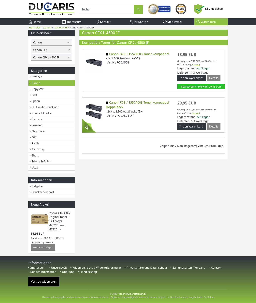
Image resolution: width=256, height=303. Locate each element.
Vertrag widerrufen (44, 281)
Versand (49, 242)
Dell (34, 95)
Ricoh (35, 143)
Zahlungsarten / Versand (189, 268)
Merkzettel (174, 22)
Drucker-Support (43, 192)
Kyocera (37, 119)
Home (36, 22)
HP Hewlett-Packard (45, 107)
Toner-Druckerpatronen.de (132, 293)
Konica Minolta (41, 113)
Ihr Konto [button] (139, 22)
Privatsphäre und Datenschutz (147, 268)
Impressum (74, 22)
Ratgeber (38, 186)
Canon (36, 83)
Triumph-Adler (41, 161)
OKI (34, 137)
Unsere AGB (59, 268)
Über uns (68, 272)
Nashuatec (39, 131)
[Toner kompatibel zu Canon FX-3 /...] (94, 63)
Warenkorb (208, 22)
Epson (36, 101)
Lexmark (37, 125)
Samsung (38, 149)
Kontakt (105, 22)
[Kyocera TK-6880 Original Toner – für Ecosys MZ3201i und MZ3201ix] (39, 219)
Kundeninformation (43, 272)
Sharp (36, 155)
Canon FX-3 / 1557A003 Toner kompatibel (139, 54)
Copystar (38, 89)
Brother (37, 77)
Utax (35, 167)
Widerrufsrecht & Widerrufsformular (96, 268)
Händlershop (88, 272)
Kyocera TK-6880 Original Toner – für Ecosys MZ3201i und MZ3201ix (59, 221)
